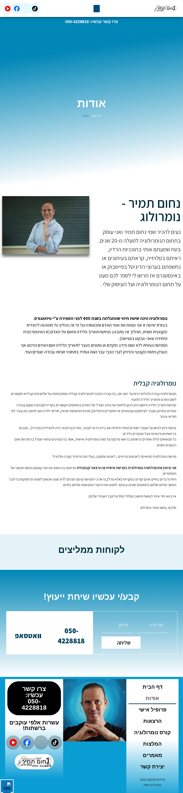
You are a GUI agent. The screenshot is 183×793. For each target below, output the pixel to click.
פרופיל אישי (152, 710)
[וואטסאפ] (28, 625)
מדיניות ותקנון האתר (152, 779)
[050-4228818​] (71, 620)
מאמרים (152, 755)
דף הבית (96, 116)
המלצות (152, 744)
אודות (152, 698)
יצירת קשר (152, 767)
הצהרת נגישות (152, 785)
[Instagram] (25, 8)
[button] (97, 8)
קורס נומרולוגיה (152, 732)
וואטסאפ (28, 635)
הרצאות (152, 721)
